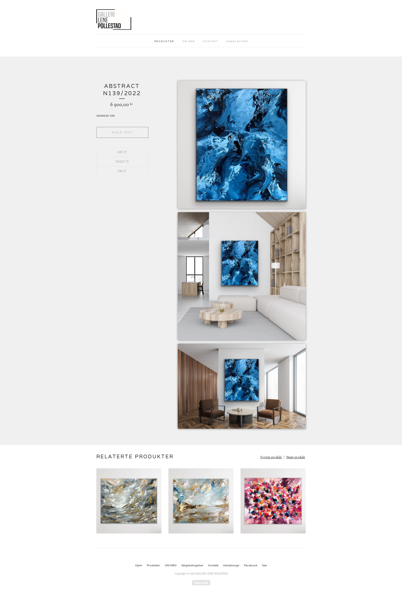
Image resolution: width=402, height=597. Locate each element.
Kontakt (210, 41)
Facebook (250, 565)
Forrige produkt (271, 457)
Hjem (138, 565)
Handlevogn (237, 41)
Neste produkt (295, 457)
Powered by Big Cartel (201, 582)
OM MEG (188, 41)
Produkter (164, 41)
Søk (264, 565)
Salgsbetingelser (192, 565)
